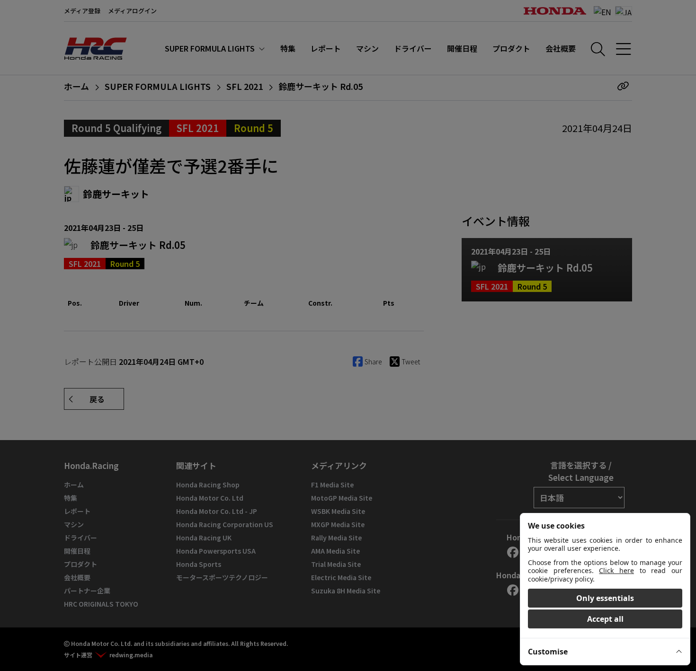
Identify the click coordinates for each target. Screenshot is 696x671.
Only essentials (605, 598)
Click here (616, 570)
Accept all (605, 619)
